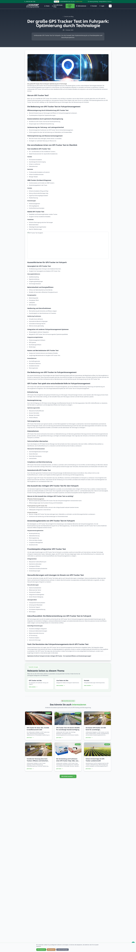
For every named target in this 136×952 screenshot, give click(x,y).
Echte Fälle (69, 6)
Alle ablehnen (51, 949)
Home (47, 6)
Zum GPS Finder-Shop (58, 6)
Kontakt (94, 6)
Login (102, 6)
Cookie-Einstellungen (62, 949)
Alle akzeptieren (41, 949)
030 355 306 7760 (30, 1)
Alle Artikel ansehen (67, 776)
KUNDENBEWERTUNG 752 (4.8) (67, 1)
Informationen (82, 6)
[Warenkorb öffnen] (110, 6)
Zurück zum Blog (68, 16)
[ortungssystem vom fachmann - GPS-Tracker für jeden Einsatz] (33, 6)
